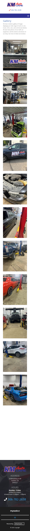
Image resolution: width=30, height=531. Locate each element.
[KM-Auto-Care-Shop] (15, 137)
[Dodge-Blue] (15, 405)
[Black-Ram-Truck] (15, 338)
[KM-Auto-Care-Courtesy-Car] (15, 170)
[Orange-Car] (15, 304)
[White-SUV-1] (15, 371)
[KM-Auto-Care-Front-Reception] (15, 70)
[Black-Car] (15, 237)
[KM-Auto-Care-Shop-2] (15, 103)
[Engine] (15, 204)
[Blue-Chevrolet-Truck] (15, 271)
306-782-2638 (16, 10)
